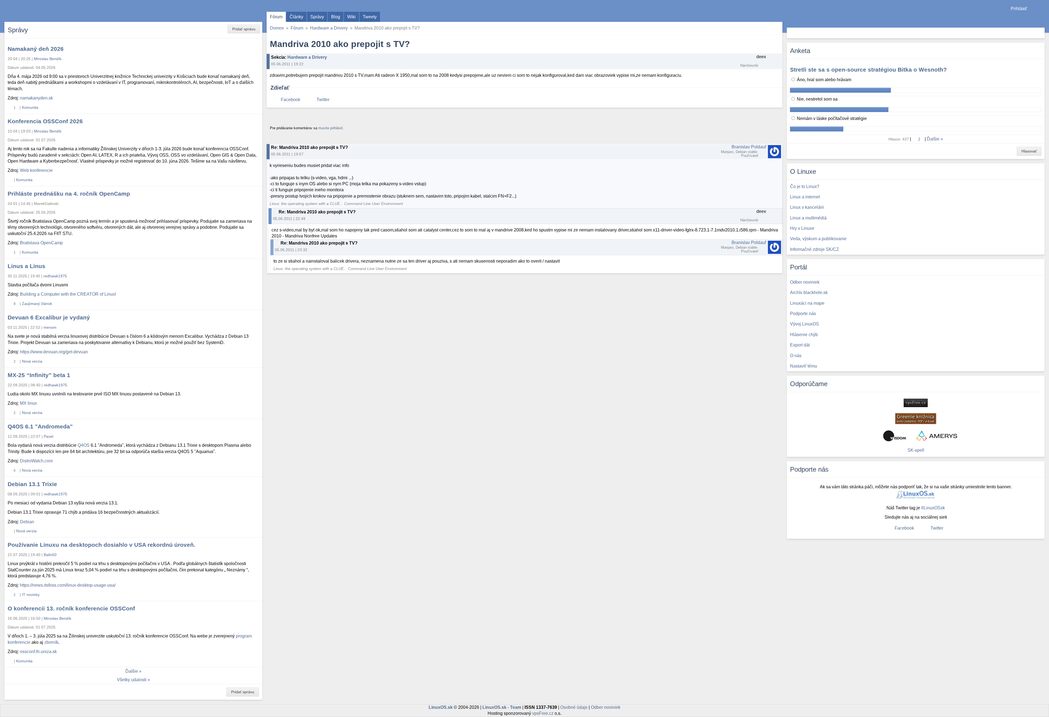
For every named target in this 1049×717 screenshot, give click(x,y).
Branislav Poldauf (749, 147)
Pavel (48, 436)
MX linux (28, 403)
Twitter (323, 99)
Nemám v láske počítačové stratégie (831, 118)
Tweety (370, 16)
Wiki (351, 16)
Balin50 (50, 555)
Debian (27, 521)
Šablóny (1042, 19)
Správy (317, 16)
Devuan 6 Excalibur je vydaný (49, 317)
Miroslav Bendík (47, 59)
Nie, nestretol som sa (817, 99)
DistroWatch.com (36, 461)
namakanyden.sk (36, 98)
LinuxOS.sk (35, 11)
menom (50, 327)
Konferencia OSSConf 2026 (45, 121)
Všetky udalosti (131, 679)
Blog (335, 16)
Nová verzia (32, 361)
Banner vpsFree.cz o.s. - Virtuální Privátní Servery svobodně (916, 403)
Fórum (276, 16)
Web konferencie (36, 170)
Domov (277, 28)
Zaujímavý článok (37, 303)
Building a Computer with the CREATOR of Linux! (68, 294)
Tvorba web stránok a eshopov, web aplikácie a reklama (936, 435)
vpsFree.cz (542, 713)
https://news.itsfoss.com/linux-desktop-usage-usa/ (68, 585)
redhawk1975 (55, 276)
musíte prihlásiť (330, 128)
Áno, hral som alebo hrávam (823, 79)
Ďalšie (131, 671)
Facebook (290, 99)
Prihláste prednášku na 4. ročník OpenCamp (69, 193)
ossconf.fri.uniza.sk (38, 651)
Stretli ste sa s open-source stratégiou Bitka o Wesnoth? (868, 69)
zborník (51, 642)
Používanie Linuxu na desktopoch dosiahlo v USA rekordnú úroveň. (101, 545)
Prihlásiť (1019, 8)
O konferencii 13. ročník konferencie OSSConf (71, 608)
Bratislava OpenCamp (41, 242)
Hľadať (1039, 33)
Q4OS (84, 445)
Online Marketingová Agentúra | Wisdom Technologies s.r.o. (894, 435)
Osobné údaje (574, 707)
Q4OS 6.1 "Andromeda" (40, 426)
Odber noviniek (605, 707)
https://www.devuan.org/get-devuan (54, 351)
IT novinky (31, 594)
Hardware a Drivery (329, 28)
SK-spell (915, 450)
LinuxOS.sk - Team (501, 707)
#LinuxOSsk (933, 508)
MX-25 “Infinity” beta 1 (39, 375)
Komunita (30, 107)
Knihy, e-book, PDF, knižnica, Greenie (915, 418)
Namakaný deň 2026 (36, 49)
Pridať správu (243, 29)
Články (296, 16)
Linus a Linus (26, 266)
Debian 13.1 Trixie (32, 484)
